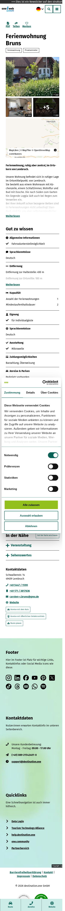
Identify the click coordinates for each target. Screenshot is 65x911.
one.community (20, 840)
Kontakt (46, 871)
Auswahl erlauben (31, 515)
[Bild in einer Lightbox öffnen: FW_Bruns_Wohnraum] (19, 107)
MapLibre (14, 150)
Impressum (22, 875)
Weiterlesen (13, 216)
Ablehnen (31, 526)
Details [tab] (30, 392)
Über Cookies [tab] (49, 392)
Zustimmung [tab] (12, 392)
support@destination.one (26, 760)
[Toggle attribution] (55, 150)
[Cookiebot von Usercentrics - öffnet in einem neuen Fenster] (43, 382)
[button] (55, 888)
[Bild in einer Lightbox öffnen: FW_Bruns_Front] (32, 76)
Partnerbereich (20, 847)
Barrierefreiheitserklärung (24, 871)
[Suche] (49, 9)
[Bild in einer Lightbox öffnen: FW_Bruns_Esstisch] (46, 107)
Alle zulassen (31, 504)
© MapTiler (25, 150)
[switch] (53, 466)
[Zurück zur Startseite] (7, 9)
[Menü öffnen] (57, 9)
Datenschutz (38, 875)
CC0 (56, 94)
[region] (32, 138)
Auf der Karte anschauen (45, 534)
